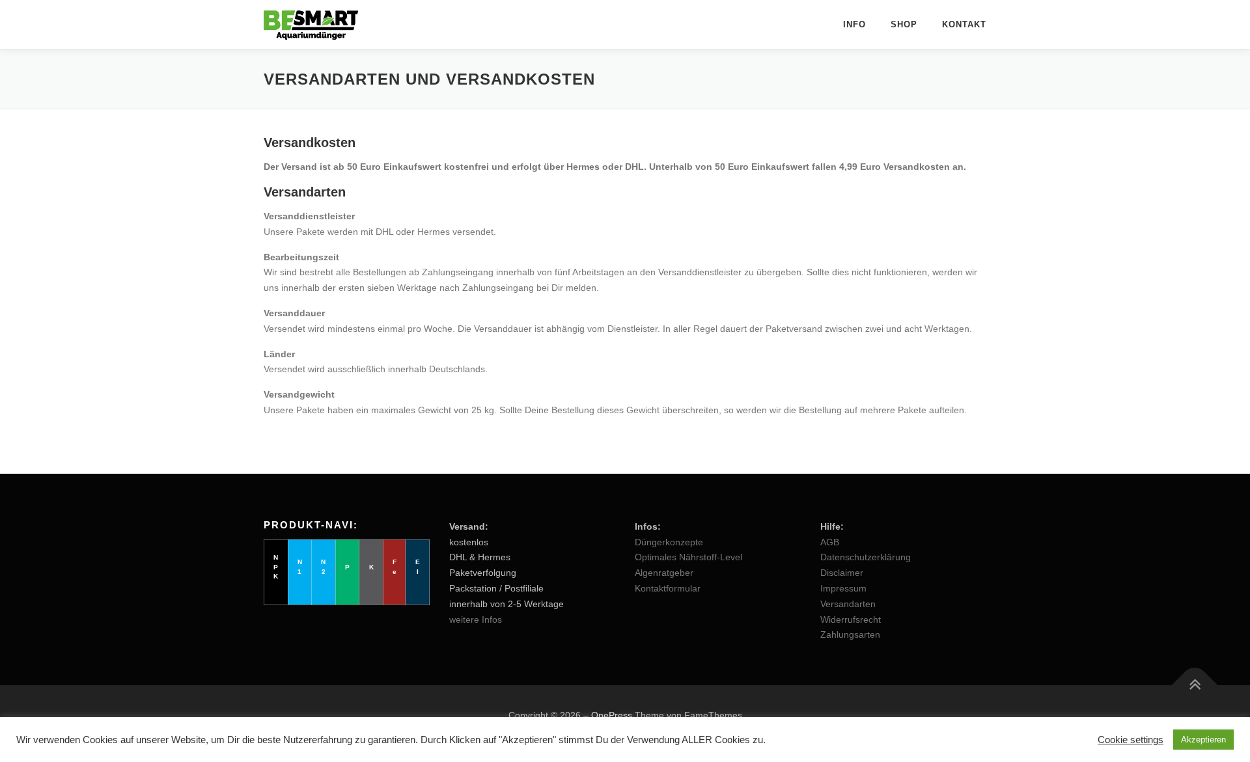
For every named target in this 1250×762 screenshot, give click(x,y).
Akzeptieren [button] (1203, 739)
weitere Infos (475, 619)
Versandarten (848, 604)
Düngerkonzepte (669, 542)
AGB (829, 542)
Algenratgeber (664, 572)
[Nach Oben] (1195, 685)
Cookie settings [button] (1130, 740)
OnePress (611, 715)
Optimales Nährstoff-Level (688, 557)
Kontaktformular (668, 588)
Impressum (843, 588)
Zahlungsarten (850, 634)
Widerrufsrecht (850, 619)
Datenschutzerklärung (865, 557)
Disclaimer (841, 572)
